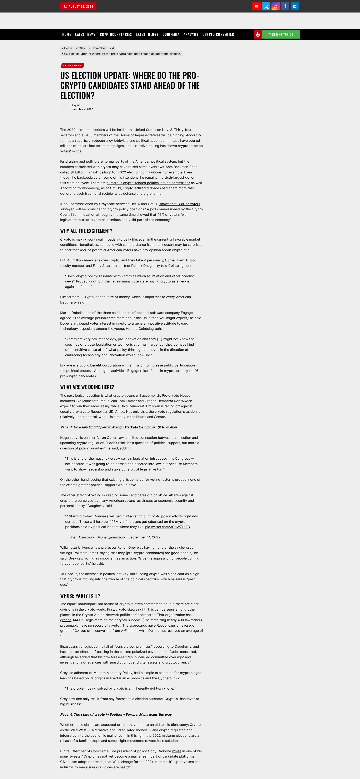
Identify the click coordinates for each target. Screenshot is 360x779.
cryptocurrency (101, 140)
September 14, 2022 (144, 537)
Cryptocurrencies (116, 34)
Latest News (85, 34)
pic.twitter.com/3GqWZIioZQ (167, 527)
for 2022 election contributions (136, 172)
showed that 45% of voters (158, 214)
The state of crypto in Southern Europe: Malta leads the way (122, 714)
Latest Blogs (147, 34)
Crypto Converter (218, 34)
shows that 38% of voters (179, 204)
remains (151, 177)
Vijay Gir (76, 105)
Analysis (191, 34)
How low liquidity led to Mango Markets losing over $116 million (125, 427)
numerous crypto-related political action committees (148, 183)
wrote (176, 751)
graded (65, 620)
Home (66, 34)
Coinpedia (171, 34)
